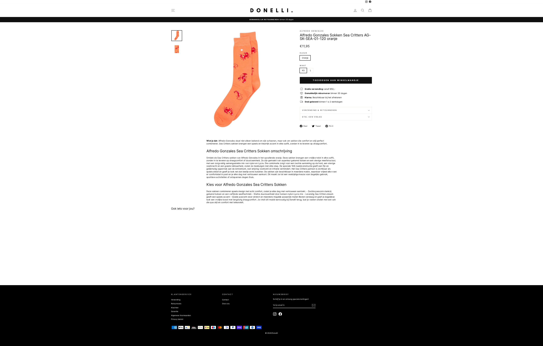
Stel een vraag (312, 117)
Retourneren (176, 304)
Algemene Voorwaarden (181, 315)
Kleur (303, 53)
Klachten (175, 308)
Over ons (226, 304)
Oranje (305, 58)
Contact (225, 300)
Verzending (175, 300)
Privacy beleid (177, 319)
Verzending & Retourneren (319, 110)
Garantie (174, 311)
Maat (303, 66)
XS (303, 70)
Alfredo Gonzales (312, 31)
